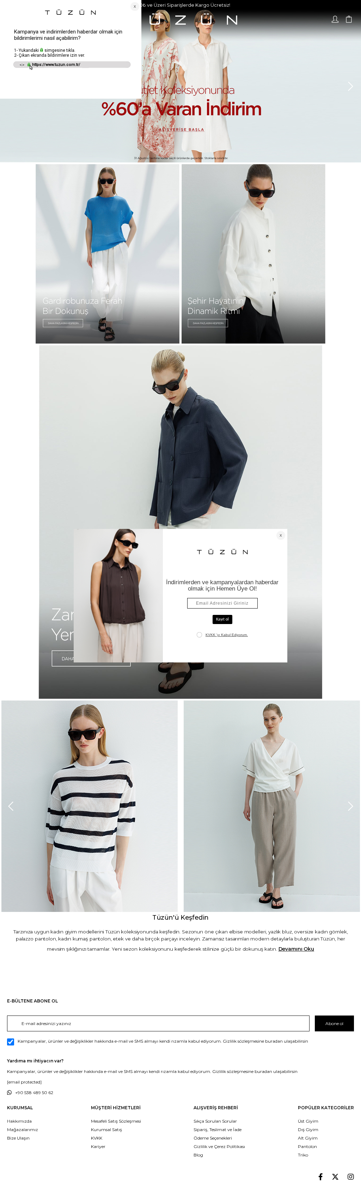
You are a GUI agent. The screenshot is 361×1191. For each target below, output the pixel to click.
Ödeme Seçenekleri (213, 1138)
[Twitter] (335, 1176)
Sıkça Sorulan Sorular (215, 1121)
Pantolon (307, 1146)
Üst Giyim (308, 1121)
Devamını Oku (296, 949)
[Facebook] (320, 1176)
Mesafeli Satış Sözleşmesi (116, 1121)
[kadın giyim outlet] (180, 86)
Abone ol (334, 1023)
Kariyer (98, 1146)
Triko (303, 1155)
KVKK (96, 1138)
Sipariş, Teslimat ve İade (217, 1129)
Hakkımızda (19, 1121)
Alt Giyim (308, 1138)
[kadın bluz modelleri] (180, 522)
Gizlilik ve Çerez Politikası (219, 1146)
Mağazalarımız (22, 1129)
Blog (198, 1155)
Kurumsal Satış (106, 1129)
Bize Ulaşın (18, 1138)
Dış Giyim (308, 1129)
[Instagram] (351, 1176)
